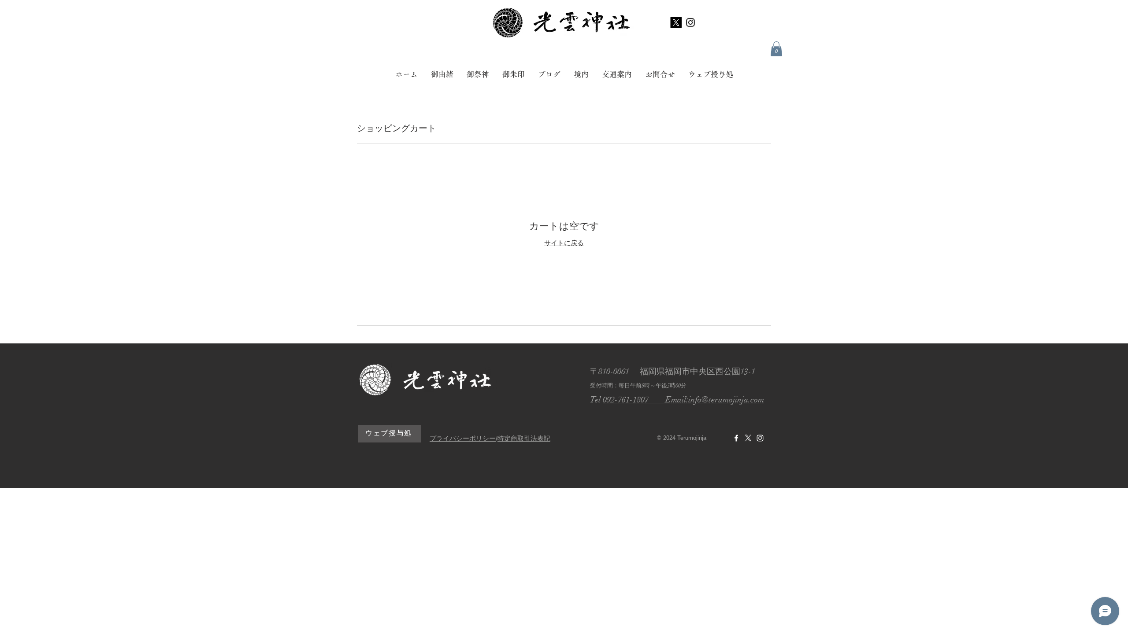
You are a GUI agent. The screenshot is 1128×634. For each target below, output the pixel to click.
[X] (676, 22)
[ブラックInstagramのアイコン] (690, 22)
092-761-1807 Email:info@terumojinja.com (683, 399)
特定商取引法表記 (523, 438)
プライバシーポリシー (463, 438)
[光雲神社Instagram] (760, 438)
